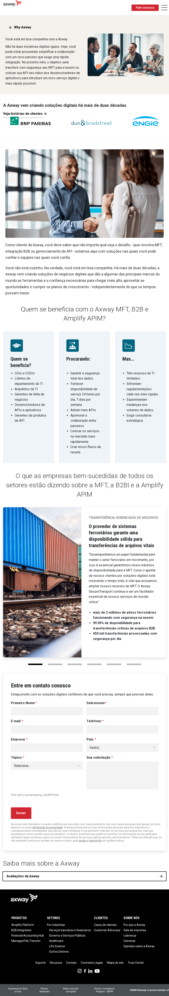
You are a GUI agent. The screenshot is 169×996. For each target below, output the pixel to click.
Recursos (56, 962)
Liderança (129, 935)
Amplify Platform (22, 924)
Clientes (101, 918)
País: (90, 739)
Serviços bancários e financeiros (70, 930)
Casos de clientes (105, 924)
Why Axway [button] (22, 27)
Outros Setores (59, 951)
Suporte (40, 962)
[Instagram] (79, 970)
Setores (53, 918)
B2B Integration (21, 930)
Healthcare (56, 941)
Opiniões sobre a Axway (139, 946)
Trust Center (136, 962)
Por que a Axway (134, 924)
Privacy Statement (44, 990)
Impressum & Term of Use (17, 990)
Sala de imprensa (134, 930)
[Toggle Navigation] (164, 7)
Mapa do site (115, 962)
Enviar (21, 813)
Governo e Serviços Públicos (67, 935)
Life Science (57, 946)
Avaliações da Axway (23, 876)
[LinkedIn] (90, 970)
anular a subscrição (90, 840)
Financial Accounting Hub (27, 935)
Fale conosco (145, 7)
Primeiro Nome (23, 703)
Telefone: (94, 721)
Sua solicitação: (99, 757)
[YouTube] (97, 970)
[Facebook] (85, 970)
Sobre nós (131, 918)
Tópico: (16, 757)
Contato (71, 962)
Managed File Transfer (26, 941)
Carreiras (129, 941)
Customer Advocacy (107, 930)
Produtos (19, 918)
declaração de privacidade (47, 827)
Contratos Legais (92, 962)
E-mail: (16, 721)
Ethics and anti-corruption (71, 990)
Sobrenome (96, 703)
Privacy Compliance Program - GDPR (104, 990)
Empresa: (18, 739)
